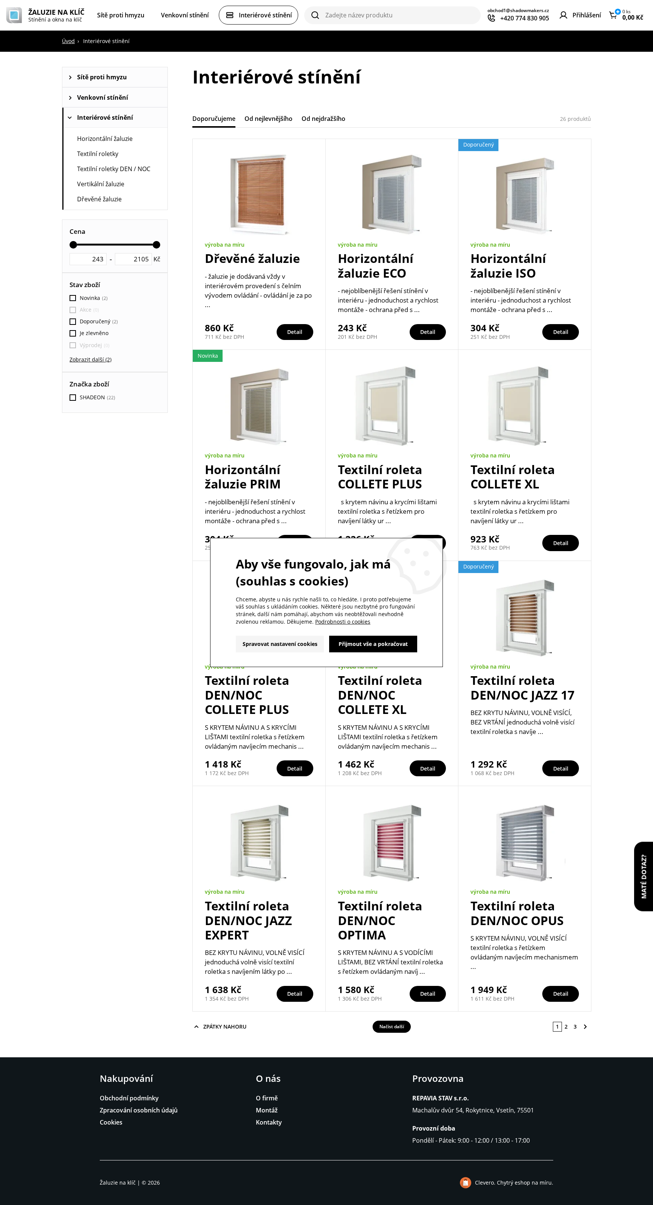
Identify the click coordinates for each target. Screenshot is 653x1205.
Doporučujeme (213, 118)
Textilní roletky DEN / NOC (113, 169)
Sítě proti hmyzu (102, 77)
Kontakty (269, 1122)
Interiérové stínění (105, 117)
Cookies (111, 1122)
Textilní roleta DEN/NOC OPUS (517, 913)
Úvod (68, 41)
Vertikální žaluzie (100, 184)
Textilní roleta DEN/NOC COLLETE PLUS (247, 694)
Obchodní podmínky (129, 1098)
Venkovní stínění (102, 97)
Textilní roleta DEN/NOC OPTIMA (380, 920)
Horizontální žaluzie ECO (375, 265)
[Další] (585, 1027)
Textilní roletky (97, 154)
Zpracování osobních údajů (139, 1110)
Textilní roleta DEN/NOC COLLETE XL (380, 694)
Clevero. (485, 1182)
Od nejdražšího (323, 118)
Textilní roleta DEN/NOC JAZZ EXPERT (248, 920)
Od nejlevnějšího (268, 118)
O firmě (267, 1098)
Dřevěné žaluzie (99, 199)
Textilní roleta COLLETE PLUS (380, 476)
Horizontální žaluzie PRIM (243, 476)
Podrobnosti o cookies (342, 621)
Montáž (267, 1110)
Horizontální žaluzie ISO (508, 265)
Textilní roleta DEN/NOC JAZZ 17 (522, 687)
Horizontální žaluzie (105, 138)
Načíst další (391, 1026)
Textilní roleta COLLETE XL (512, 476)
